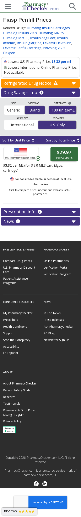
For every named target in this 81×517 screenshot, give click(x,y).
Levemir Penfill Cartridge (22, 48)
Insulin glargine (29, 43)
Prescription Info (20, 211)
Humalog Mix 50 (15, 38)
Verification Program (57, 274)
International (22, 124)
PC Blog (49, 333)
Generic (13, 110)
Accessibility (11, 346)
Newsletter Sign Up (56, 340)
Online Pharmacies (56, 261)
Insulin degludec (42, 38)
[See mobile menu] (6, 6)
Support (8, 333)
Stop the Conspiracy (16, 340)
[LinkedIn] (45, 484)
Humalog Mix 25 (51, 33)
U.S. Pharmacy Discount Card (19, 269)
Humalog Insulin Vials (20, 33)
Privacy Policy (12, 421)
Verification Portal (56, 267)
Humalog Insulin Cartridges (48, 28)
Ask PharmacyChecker (59, 327)
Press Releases (54, 320)
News (9, 221)
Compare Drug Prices (17, 261)
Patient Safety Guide (17, 390)
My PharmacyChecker (17, 313)
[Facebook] (36, 484)
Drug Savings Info (21, 92)
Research (9, 397)
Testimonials (11, 403)
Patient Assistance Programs (15, 280)
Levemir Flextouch (57, 43)
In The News (52, 313)
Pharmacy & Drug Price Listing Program (19, 412)
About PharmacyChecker (19, 383)
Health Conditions (15, 327)
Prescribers (10, 320)
